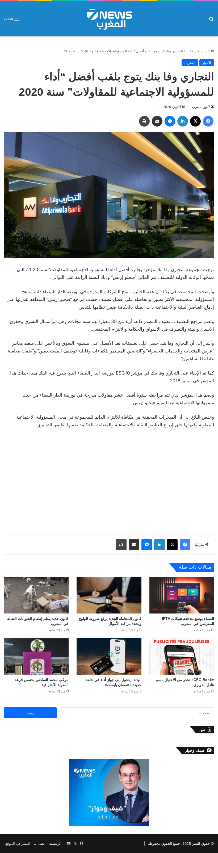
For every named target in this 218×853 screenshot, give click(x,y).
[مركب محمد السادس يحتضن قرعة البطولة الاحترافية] (36, 656)
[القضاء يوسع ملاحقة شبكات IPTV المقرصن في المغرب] (181, 595)
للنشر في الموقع (17, 843)
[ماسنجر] (170, 121)
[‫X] (195, 121)
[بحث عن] (211, 21)
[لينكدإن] (182, 121)
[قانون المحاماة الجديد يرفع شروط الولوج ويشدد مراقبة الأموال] (109, 595)
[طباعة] (144, 121)
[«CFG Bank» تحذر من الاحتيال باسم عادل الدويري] (181, 656)
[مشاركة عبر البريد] (157, 121)
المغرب (190, 63)
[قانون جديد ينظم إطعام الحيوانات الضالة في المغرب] (36, 595)
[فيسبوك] (208, 121)
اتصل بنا (39, 843)
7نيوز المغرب (201, 107)
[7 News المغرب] (109, 19)
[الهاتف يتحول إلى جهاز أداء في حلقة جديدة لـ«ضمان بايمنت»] (109, 656)
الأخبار (190, 51)
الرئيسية (204, 51)
